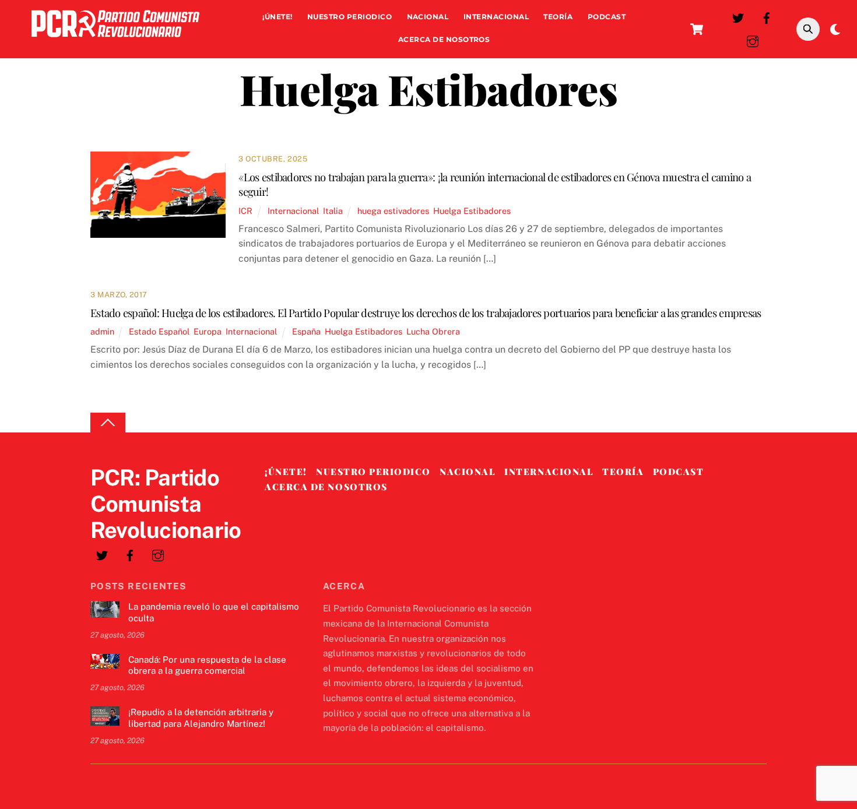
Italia (333, 211)
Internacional (496, 16)
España (306, 331)
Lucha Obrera (433, 331)
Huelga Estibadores (472, 211)
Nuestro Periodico (349, 16)
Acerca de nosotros (444, 39)
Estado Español (159, 331)
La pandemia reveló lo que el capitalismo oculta (213, 612)
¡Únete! (277, 16)
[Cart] (696, 29)
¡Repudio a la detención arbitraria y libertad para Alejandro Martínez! (200, 718)
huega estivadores (393, 211)
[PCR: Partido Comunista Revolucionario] (115, 40)
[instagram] (752, 39)
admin (102, 331)
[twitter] (738, 16)
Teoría (557, 16)
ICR (245, 211)
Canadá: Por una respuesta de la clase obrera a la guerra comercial (207, 665)
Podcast (607, 16)
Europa (208, 331)
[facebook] (766, 16)
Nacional (428, 16)
